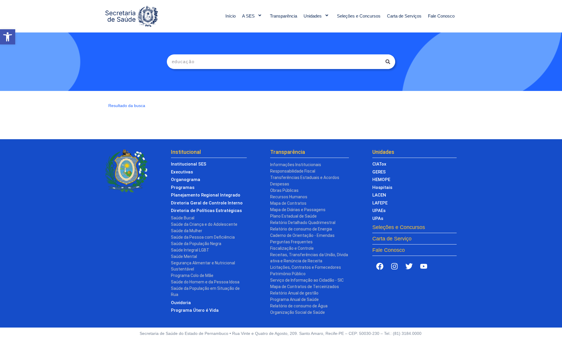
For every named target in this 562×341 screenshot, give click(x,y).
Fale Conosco (441, 15)
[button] (7, 36)
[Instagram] (394, 266)
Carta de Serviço (392, 239)
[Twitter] (409, 266)
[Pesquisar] (388, 61)
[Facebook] (379, 266)
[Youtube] (423, 266)
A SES (248, 15)
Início (230, 15)
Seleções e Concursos (359, 15)
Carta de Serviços (404, 15)
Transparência (283, 15)
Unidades (313, 15)
